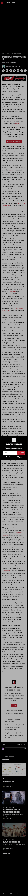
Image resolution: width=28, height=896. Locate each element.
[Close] (26, 437)
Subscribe (21, 452)
